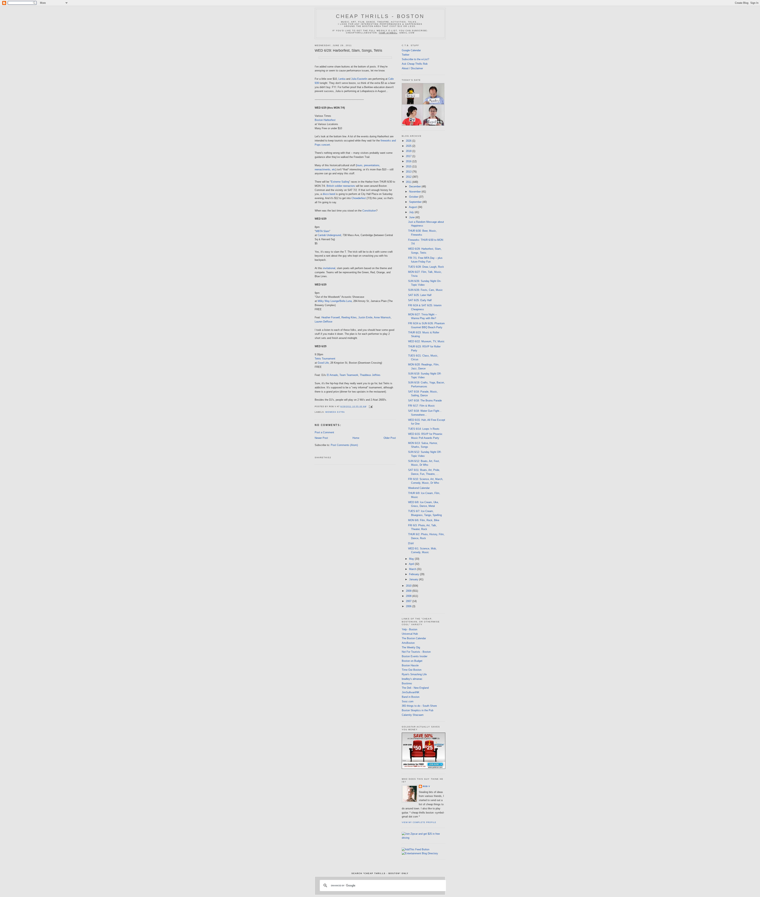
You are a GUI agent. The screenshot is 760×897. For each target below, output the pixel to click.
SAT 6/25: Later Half (419, 295)
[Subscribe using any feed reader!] (415, 849)
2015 (409, 166)
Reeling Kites (349, 317)
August (413, 207)
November (415, 191)
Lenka (341, 78)
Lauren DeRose (323, 321)
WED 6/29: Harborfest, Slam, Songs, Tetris (348, 50)
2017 (409, 156)
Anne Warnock (382, 317)
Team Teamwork (348, 375)
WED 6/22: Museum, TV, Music (426, 341)
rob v (426, 786)
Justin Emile (365, 317)
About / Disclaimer (412, 68)
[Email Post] (370, 406)
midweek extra (335, 412)
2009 (409, 590)
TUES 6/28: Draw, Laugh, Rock (426, 266)
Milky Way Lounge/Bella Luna (335, 301)
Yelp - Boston (409, 629)
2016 (409, 161)
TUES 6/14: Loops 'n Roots (423, 428)
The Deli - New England (415, 687)
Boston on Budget (412, 660)
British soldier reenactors (341, 185)
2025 (409, 145)
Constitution (369, 210)
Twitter (405, 54)
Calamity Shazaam (413, 714)
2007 (409, 601)
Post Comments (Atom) (344, 445)
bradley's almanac (412, 678)
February (414, 574)
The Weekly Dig (411, 647)
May (412, 558)
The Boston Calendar (414, 638)
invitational (329, 268)
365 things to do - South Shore (419, 705)
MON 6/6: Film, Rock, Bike (423, 520)
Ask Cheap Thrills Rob (415, 63)
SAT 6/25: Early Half (420, 300)
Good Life (323, 362)
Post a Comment (324, 432)
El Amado (332, 375)
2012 (409, 176)
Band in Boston (410, 696)
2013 (409, 171)
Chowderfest (359, 198)
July (412, 212)
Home (355, 437)
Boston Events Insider (414, 656)
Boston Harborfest (325, 120)
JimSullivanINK (410, 692)
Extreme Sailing (340, 181)
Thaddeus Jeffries (370, 375)
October (414, 196)
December (415, 186)
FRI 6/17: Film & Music (421, 405)
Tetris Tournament (325, 358)
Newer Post (321, 437)
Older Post (390, 437)
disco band (329, 193)
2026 (409, 140)
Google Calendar (411, 50)
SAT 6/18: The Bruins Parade (425, 400)
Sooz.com (407, 701)
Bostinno (407, 683)
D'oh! (411, 543)
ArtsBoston (408, 642)
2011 (409, 181)
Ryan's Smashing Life (414, 674)
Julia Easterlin (359, 78)
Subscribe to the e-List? (415, 59)
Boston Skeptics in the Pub (417, 710)
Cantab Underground (329, 235)
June (412, 217)
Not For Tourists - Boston (416, 651)
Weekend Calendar (419, 487)
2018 (409, 151)
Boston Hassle (410, 665)
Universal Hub (410, 633)
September (415, 201)
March (413, 569)
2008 (409, 596)
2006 (409, 606)
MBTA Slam (322, 231)
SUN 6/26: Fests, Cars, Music (425, 289)
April (412, 563)
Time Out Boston (411, 669)
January (414, 579)
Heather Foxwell (330, 317)
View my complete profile (419, 822)
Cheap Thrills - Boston (380, 16)
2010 (409, 585)
